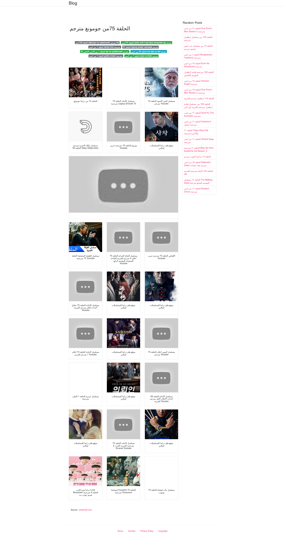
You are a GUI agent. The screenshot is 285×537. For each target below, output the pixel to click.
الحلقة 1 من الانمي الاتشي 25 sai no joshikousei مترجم (104, 51)
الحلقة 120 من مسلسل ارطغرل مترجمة (198, 38)
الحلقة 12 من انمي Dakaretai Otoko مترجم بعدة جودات (197, 164)
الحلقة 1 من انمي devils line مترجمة (104, 47)
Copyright (162, 530)
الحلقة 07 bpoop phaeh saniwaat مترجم (140, 47)
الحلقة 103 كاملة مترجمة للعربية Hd (198, 172)
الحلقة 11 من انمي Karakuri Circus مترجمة (196, 190)
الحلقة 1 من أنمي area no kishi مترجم (141, 55)
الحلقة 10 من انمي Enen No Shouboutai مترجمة (196, 65)
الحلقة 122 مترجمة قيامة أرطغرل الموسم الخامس (199, 74)
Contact (131, 530)
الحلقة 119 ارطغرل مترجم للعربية (199, 98)
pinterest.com (85, 509)
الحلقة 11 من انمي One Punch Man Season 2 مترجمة (198, 30)
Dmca (120, 530)
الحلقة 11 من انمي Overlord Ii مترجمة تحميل (197, 123)
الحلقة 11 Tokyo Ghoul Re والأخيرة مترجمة (196, 132)
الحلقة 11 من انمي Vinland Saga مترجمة (199, 140)
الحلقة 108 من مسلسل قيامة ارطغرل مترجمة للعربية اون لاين (198, 105)
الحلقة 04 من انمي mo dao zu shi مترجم (148, 51)
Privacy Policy (146, 530)
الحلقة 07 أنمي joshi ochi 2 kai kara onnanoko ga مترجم (146, 42)
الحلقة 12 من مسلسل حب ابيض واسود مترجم (198, 47)
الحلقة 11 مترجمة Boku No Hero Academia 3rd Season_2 (199, 149)
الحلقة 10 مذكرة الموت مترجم (197, 156)
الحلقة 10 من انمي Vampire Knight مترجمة (196, 82)
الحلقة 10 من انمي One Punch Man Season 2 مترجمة (198, 91)
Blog (73, 3)
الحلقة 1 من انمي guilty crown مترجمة (105, 55)
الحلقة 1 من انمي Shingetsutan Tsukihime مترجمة (198, 56)
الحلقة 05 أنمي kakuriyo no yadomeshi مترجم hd (97, 42)
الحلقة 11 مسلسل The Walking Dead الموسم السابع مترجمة (198, 181)
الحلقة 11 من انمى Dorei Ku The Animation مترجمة (199, 114)
